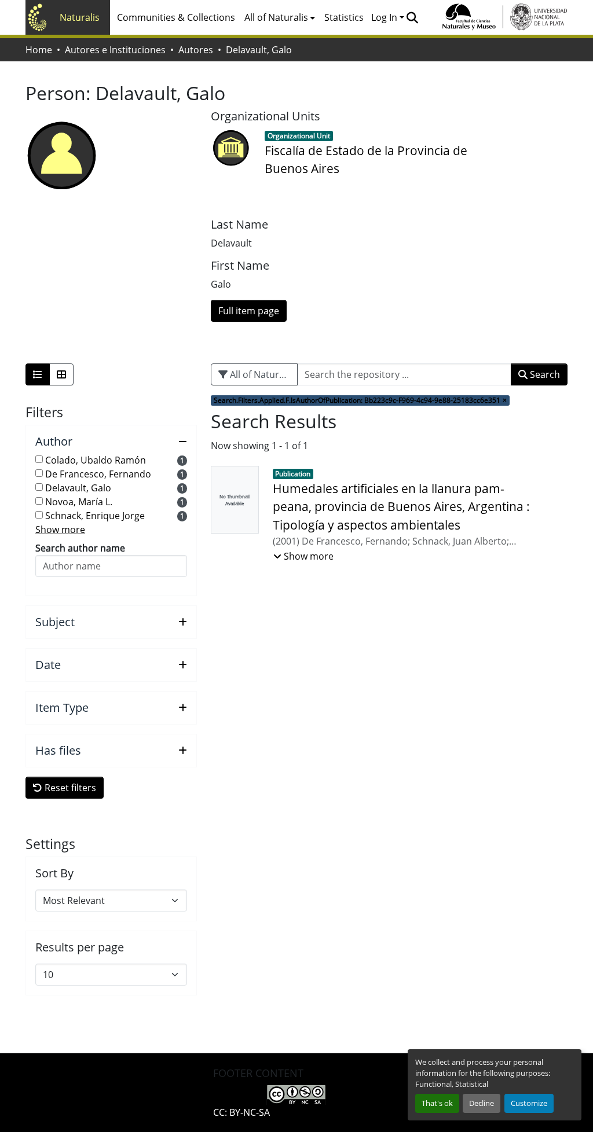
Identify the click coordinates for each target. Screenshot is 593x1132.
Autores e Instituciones (115, 49)
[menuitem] (279, 17)
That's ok (437, 1103)
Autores (195, 49)
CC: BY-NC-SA (241, 1112)
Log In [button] (385, 17)
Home (38, 49)
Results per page (79, 947)
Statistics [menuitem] (344, 17)
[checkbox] (39, 459)
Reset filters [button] (69, 787)
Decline (481, 1103)
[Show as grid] (61, 374)
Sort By (54, 873)
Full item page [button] (248, 310)
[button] (412, 17)
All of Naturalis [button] (276, 17)
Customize (529, 1103)
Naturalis (80, 17)
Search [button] (544, 374)
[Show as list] (37, 374)
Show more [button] (60, 529)
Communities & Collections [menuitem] (176, 17)
